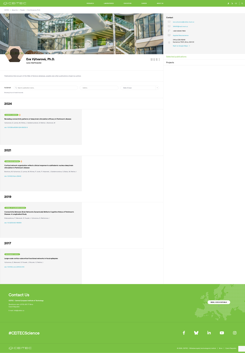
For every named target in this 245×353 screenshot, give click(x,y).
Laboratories (109, 3)
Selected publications (176, 56)
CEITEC (6, 10)
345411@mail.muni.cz (180, 26)
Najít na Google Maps (180, 46)
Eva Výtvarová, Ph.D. (33, 10)
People (22, 10)
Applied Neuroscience (180, 35)
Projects (170, 62)
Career (144, 3)
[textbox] (139, 88)
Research (90, 3)
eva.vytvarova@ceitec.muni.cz (183, 22)
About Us (160, 3)
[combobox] (139, 88)
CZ (236, 3)
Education (127, 3)
